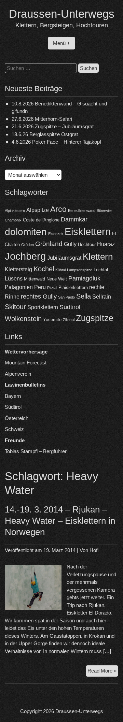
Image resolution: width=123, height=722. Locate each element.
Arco (58, 209)
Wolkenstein (23, 318)
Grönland (49, 243)
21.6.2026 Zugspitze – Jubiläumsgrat (53, 126)
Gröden (27, 245)
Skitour (15, 307)
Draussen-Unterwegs (61, 14)
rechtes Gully (39, 296)
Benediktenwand (81, 210)
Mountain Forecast (25, 362)
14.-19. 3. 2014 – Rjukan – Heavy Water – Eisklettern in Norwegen (60, 520)
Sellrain (101, 297)
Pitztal (52, 288)
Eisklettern (88, 231)
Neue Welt (56, 278)
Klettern (98, 256)
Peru (40, 287)
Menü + (61, 43)
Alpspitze (37, 210)
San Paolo (66, 297)
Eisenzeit (55, 234)
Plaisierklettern (73, 287)
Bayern (13, 396)
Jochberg (25, 256)
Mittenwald (34, 278)
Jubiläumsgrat (64, 258)
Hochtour (87, 244)
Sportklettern (42, 307)
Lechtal (101, 269)
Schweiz (14, 429)
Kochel (43, 269)
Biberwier (104, 210)
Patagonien (19, 287)
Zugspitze (94, 318)
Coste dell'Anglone (41, 219)
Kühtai (60, 270)
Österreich (16, 418)
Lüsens (14, 278)
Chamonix (13, 220)
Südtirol (69, 307)
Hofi (94, 550)
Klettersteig (18, 269)
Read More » (102, 672)
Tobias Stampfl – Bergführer (36, 451)
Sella (83, 296)
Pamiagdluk (84, 278)
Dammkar (74, 219)
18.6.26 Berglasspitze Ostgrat (45, 134)
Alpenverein (18, 374)
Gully (70, 244)
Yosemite (52, 319)
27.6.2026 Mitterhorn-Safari (42, 119)
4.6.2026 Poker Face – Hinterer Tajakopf (56, 142)
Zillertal (68, 320)
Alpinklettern (15, 210)
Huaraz (106, 244)
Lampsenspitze (79, 270)
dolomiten (26, 232)
